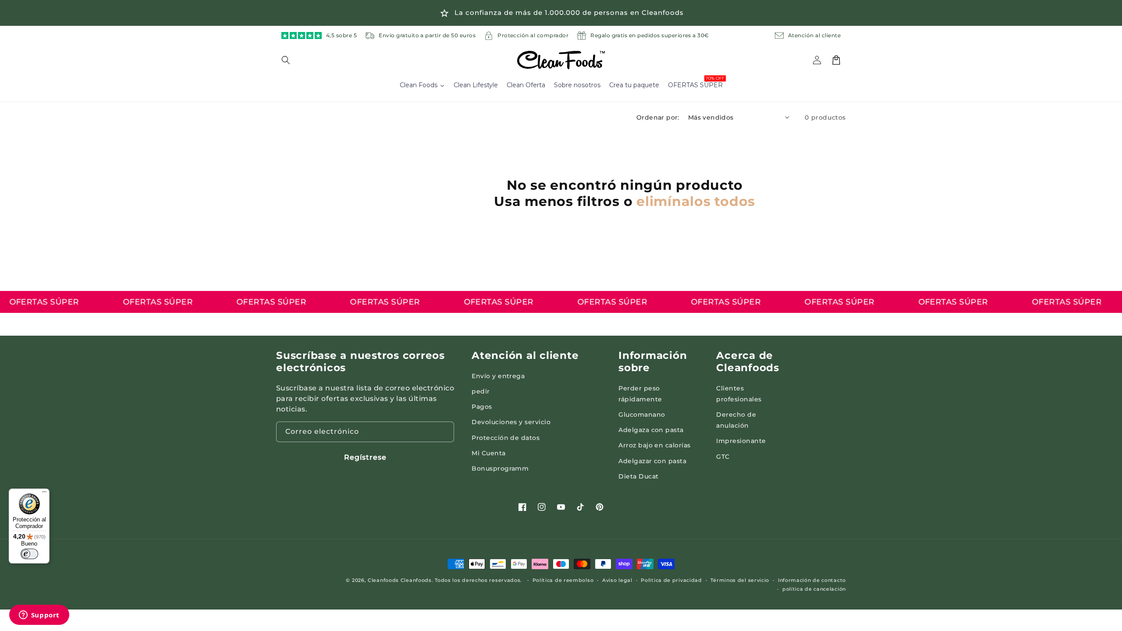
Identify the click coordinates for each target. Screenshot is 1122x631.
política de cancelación (814, 589)
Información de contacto (812, 580)
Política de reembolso (563, 580)
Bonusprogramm (500, 468)
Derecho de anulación (736, 420)
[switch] (29, 554)
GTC (722, 457)
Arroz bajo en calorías (654, 445)
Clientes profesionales (738, 393)
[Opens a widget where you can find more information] (39, 616)
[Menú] (44, 494)
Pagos (482, 407)
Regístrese (365, 457)
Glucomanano (641, 414)
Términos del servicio (739, 580)
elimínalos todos (695, 201)
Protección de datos (506, 438)
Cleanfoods (384, 580)
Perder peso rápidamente (640, 393)
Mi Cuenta (488, 453)
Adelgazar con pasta (652, 461)
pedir (481, 391)
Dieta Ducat (638, 476)
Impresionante (741, 441)
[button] (291, 60)
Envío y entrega (498, 376)
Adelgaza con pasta (651, 430)
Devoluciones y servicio (511, 422)
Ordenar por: (657, 117)
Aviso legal (617, 580)
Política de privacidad (671, 580)
